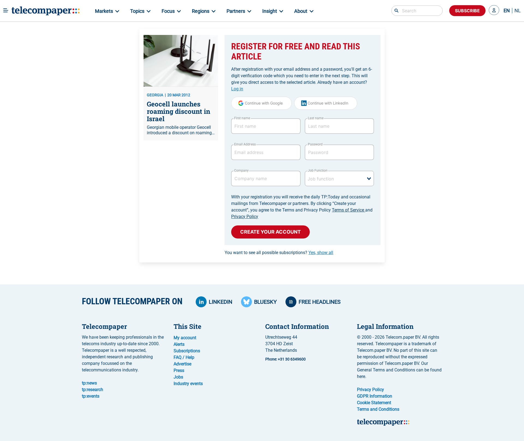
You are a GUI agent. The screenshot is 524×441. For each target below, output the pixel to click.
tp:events (90, 396)
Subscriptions (187, 350)
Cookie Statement (374, 402)
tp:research (92, 389)
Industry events (188, 383)
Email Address (244, 144)
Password (315, 144)
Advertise (182, 363)
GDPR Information (374, 396)
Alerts (179, 344)
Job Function (317, 170)
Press (179, 370)
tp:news (89, 383)
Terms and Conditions (378, 409)
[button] (494, 10)
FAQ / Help (184, 357)
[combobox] (339, 178)
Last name (315, 118)
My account (185, 337)
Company (241, 170)
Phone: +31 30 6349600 (285, 359)
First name (242, 118)
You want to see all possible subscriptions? (279, 252)
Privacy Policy (244, 216)
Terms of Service (348, 210)
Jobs (178, 377)
